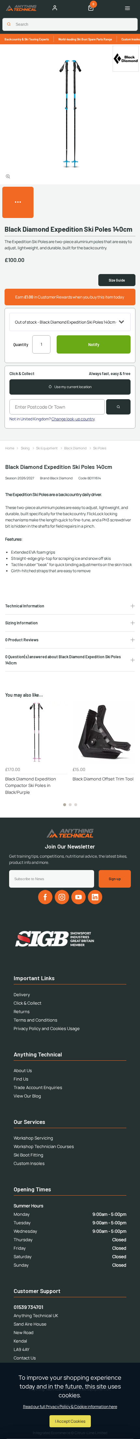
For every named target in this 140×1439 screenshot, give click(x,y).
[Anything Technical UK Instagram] (62, 897)
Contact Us (25, 1358)
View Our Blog (27, 1096)
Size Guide (117, 280)
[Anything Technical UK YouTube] (78, 897)
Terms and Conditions (35, 1020)
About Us (23, 1070)
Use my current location (72, 387)
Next (129, 757)
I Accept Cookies (70, 1421)
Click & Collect (27, 1003)
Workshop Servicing (33, 1138)
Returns (22, 1011)
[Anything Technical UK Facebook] (45, 897)
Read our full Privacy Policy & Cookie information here (70, 1407)
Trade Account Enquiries (38, 1087)
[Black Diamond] (125, 58)
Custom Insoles (29, 1163)
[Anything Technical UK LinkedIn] (95, 897)
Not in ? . (52, 419)
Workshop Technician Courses (44, 1146)
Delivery (22, 994)
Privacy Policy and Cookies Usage (47, 1028)
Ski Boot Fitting (28, 1155)
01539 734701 (28, 1307)
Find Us (21, 1079)
